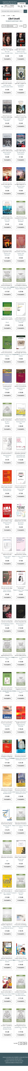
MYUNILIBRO (22, 3)
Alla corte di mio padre (7, 689)
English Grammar (21, 723)
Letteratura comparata (7, 790)
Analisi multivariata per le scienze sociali (12, 420)
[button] (25, 6)
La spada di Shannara (21, 218)
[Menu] (2, 6)
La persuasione (7, 386)
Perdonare (21, 588)
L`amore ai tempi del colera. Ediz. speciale (12, 622)
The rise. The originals (7, 50)
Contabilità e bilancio (21, 285)
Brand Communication (21, 386)
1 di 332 (21, 26)
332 (26, 1043)
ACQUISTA (8, 59)
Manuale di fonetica (20, 824)
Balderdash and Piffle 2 (21, 521)
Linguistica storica (21, 689)
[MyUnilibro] (22, 6)
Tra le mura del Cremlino (8, 184)
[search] (25, 11)
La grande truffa (7, 251)
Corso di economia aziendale (9, 352)
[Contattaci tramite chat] (19, 6)
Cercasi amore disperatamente (10, 588)
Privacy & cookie (19, 1062)
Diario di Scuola (7, 554)
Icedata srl (13, 1062)
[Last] (22, 1043)
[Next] (24, 26)
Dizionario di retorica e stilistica (10, 857)
